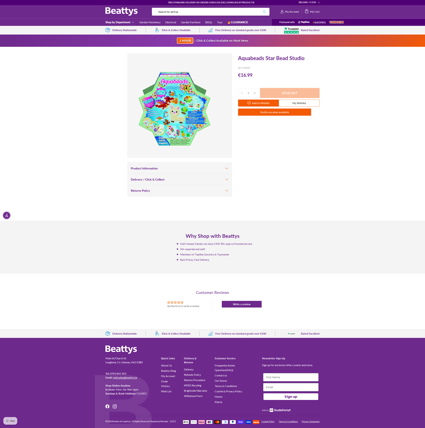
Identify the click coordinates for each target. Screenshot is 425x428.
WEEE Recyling (192, 385)
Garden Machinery (150, 22)
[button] (312, 11)
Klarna (218, 401)
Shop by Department (117, 22)
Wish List (166, 391)
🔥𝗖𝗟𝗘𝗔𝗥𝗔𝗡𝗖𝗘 (237, 22)
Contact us (221, 375)
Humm (218, 396)
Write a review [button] (242, 304)
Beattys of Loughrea (121, 421)
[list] (179, 105)
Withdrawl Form (193, 395)
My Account (168, 376)
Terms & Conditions (226, 386)
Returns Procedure (194, 380)
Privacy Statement (311, 421)
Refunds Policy (192, 374)
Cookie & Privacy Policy (228, 391)
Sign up (291, 396)
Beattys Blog (168, 370)
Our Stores (221, 380)
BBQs (208, 22)
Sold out (289, 93)
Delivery (189, 369)
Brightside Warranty (195, 390)
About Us (166, 365)
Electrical (170, 22)
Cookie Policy (268, 421)
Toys (219, 22)
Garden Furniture (190, 22)
